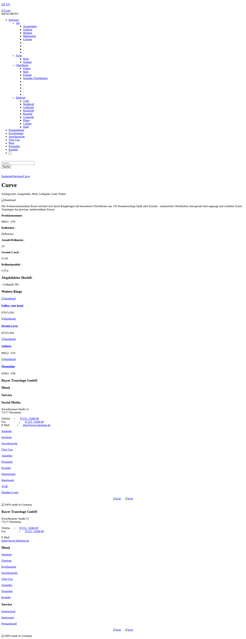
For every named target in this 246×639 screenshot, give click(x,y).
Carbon (27, 123)
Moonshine (8, 366)
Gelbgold (28, 107)
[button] (10, 13)
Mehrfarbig (29, 36)
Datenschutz (8, 474)
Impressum (7, 480)
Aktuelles (6, 455)
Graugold (28, 117)
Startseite (6, 176)
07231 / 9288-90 (34, 421)
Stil (18, 23)
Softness (6, 346)
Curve (26, 176)
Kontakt (13, 149)
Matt (25, 71)
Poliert (26, 68)
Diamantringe (16, 130)
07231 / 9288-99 (29, 418)
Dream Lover (9, 325)
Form (19, 55)
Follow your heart (12, 305)
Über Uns (14, 139)
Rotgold (27, 113)
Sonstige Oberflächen (35, 78)
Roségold (28, 110)
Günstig (27, 39)
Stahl (26, 126)
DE (3, 4)
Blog (11, 143)
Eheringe (14, 19)
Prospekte (14, 146)
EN (8, 4)
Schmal (27, 62)
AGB (4, 486)
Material (20, 97)
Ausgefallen (30, 26)
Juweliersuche (17, 136)
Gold (26, 100)
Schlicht (27, 29)
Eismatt (27, 74)
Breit (26, 58)
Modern (27, 32)
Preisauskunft (9, 623)
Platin (26, 120)
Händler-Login (9, 492)
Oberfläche (22, 65)
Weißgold (28, 104)
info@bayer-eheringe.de (36, 425)
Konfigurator (16, 133)
